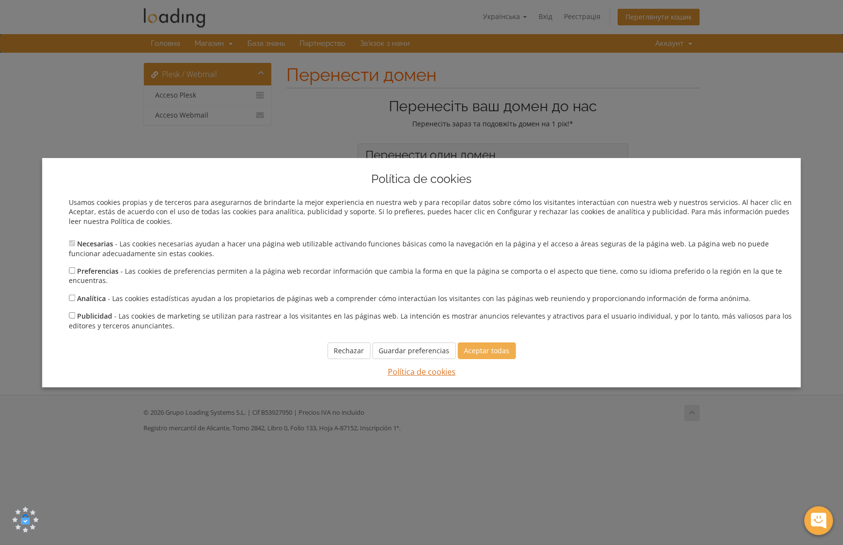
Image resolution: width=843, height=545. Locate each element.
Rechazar (349, 350)
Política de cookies (422, 371)
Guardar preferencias (414, 350)
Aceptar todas (486, 350)
